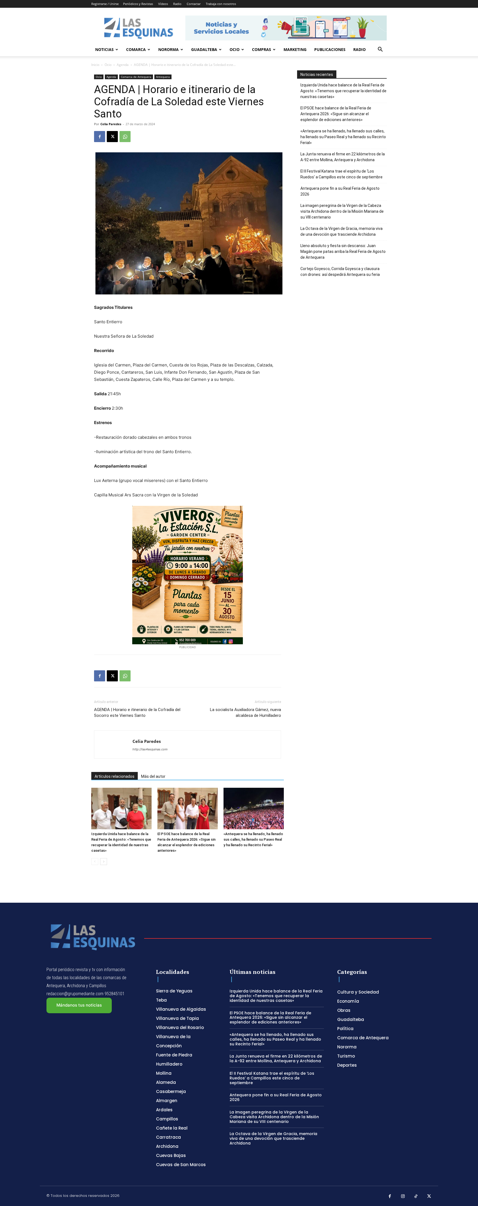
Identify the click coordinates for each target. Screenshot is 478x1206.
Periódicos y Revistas (138, 4)
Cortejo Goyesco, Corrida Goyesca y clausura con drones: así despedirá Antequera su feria (340, 271)
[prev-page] (94, 861)
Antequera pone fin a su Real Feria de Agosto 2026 (340, 191)
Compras (261, 49)
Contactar (194, 4)
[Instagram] (403, 1196)
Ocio (235, 49)
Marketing (295, 49)
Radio (177, 4)
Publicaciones (329, 49)
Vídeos (163, 4)
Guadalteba (204, 49)
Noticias (104, 49)
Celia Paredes (110, 124)
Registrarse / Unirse (105, 4)
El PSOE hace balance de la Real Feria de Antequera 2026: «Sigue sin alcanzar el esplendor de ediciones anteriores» (335, 114)
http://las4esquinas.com (150, 749)
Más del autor (153, 776)
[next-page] (103, 861)
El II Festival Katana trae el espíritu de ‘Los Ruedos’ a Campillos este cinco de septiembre (341, 174)
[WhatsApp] (125, 136)
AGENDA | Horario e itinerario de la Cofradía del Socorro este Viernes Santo (137, 712)
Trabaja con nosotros (221, 4)
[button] (380, 50)
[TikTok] (416, 1196)
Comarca (136, 49)
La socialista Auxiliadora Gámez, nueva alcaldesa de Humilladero (245, 712)
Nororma (168, 49)
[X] (112, 136)
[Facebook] (99, 136)
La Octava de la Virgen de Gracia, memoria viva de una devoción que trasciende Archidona (341, 231)
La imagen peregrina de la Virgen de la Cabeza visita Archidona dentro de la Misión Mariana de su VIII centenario (342, 211)
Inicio (95, 64)
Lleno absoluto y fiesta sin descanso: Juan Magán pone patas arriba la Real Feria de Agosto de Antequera (343, 251)
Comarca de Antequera (136, 77)
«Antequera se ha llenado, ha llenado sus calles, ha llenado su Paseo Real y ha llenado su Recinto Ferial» (253, 839)
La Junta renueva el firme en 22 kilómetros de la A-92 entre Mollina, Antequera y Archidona (342, 157)
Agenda (123, 64)
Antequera (163, 77)
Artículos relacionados (114, 776)
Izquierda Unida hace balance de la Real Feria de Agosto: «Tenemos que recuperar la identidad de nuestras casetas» (343, 91)
